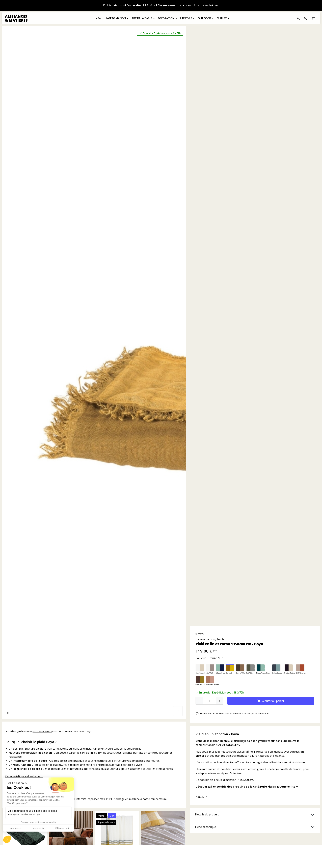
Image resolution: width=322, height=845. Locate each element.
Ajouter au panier (270, 701)
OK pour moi (62, 828)
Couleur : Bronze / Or (209, 658)
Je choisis (38, 828)
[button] (298, 18)
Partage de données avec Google (24, 814)
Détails (200, 797)
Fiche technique (205, 827)
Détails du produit (207, 814)
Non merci (15, 828)
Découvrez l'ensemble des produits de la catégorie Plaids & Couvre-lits (246, 786)
